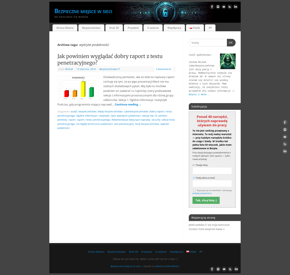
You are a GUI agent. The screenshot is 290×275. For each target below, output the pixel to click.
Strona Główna (65, 27)
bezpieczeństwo (87, 111)
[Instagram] (218, 7)
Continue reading (128, 104)
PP (210, 27)
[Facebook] (212, 7)
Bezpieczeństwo (91, 27)
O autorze (153, 27)
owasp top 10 (149, 115)
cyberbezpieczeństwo (136, 111)
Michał (69, 69)
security (156, 119)
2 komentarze (163, 69)
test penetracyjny (124, 123)
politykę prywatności (201, 193)
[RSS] (229, 7)
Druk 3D (114, 27)
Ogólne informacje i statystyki (92, 115)
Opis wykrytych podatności (126, 115)
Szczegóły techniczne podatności (94, 123)
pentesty (62, 119)
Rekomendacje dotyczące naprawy (131, 119)
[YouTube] (223, 7)
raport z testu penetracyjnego (93, 119)
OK (230, 42)
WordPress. (173, 266)
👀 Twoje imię (200, 165)
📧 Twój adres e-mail (203, 177)
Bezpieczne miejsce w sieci (83, 11)
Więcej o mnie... (199, 94)
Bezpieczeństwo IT (109, 69)
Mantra (160, 266)
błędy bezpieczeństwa (110, 111)
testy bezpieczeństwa (147, 123)
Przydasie (133, 27)
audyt (74, 111)
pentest (162, 115)
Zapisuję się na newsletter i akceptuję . (212, 192)
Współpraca (174, 27)
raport (72, 119)
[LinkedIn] (235, 7)
